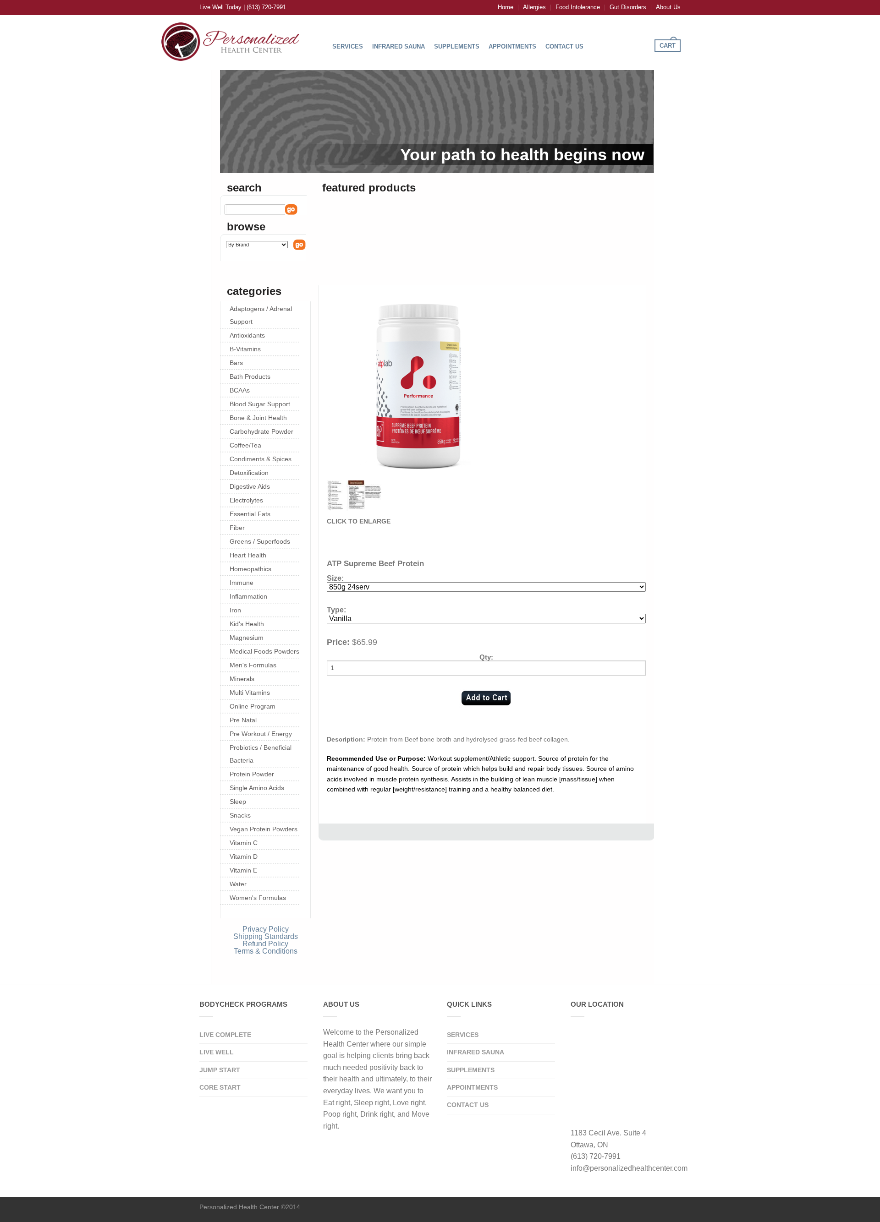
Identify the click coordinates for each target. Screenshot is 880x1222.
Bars (236, 362)
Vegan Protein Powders (263, 829)
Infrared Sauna (475, 1052)
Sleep (238, 801)
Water (238, 884)
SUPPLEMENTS (456, 46)
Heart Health (248, 555)
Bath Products (250, 376)
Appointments (472, 1087)
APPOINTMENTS (512, 46)
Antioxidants (247, 335)
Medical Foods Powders (264, 651)
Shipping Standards (265, 936)
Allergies (534, 7)
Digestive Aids (250, 486)
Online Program (252, 706)
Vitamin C (244, 842)
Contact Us (564, 46)
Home (505, 7)
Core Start (220, 1087)
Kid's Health (247, 623)
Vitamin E (243, 870)
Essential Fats (250, 514)
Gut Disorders (628, 7)
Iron (235, 610)
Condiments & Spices (261, 459)
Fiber (237, 527)
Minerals (242, 678)
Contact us (468, 1104)
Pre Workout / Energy (261, 733)
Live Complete (225, 1034)
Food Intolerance (578, 7)
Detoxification (249, 472)
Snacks (240, 815)
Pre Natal (243, 720)
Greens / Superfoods (260, 541)
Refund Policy (265, 944)
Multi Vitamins (250, 692)
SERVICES (347, 46)
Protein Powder (252, 774)
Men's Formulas (253, 665)
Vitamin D (244, 856)
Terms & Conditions (265, 951)
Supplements (471, 1070)
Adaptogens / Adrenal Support (261, 315)
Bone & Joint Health (258, 417)
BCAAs (240, 390)
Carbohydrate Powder (261, 431)
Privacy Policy (265, 929)
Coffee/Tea (245, 445)
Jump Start (219, 1070)
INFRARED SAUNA (398, 46)
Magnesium (247, 637)
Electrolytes (246, 500)
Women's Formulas (258, 897)
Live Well (216, 1052)
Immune (241, 582)
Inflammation (248, 596)
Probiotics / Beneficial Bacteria (261, 754)
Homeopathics (250, 569)
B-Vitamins (245, 349)
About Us (668, 7)
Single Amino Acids (257, 787)
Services (462, 1034)
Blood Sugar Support (260, 404)
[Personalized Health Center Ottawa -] (230, 39)
